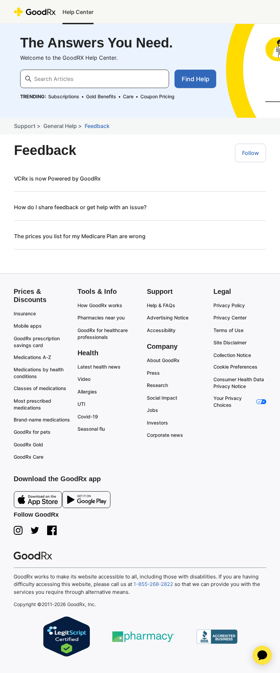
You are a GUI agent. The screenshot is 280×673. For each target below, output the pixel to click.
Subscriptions (63, 96)
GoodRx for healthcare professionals (103, 333)
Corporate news (165, 435)
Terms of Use (228, 330)
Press (153, 373)
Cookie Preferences (235, 367)
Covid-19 (88, 416)
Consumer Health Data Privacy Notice (239, 382)
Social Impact (162, 398)
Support (25, 126)
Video (84, 379)
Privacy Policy (229, 305)
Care (128, 96)
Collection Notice (232, 355)
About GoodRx (163, 360)
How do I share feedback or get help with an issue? (80, 207)
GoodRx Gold (28, 444)
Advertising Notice (167, 317)
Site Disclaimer (230, 342)
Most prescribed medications (33, 404)
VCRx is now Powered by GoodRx (57, 178)
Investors (157, 423)
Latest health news (99, 367)
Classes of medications (40, 388)
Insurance (25, 313)
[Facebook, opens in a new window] (52, 530)
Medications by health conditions (39, 373)
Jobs (152, 410)
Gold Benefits (101, 96)
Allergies (87, 392)
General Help (60, 126)
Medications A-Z (32, 357)
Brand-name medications (42, 420)
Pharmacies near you (101, 317)
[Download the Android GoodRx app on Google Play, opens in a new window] (86, 501)
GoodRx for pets (32, 432)
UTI (81, 404)
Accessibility (161, 330)
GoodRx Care (28, 457)
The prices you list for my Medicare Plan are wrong (79, 236)
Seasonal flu (91, 429)
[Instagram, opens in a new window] (18, 530)
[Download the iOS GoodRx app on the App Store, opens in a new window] (38, 501)
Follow (250, 152)
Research (157, 385)
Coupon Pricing (157, 96)
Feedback (97, 126)
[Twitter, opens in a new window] (35, 530)
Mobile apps (28, 326)
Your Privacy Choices (228, 401)
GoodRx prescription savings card (37, 341)
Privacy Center (230, 317)
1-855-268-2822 (153, 584)
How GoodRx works (100, 305)
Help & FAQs (161, 305)
